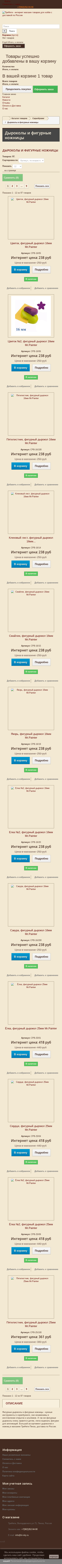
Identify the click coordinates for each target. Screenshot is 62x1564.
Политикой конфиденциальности (27, 1561)
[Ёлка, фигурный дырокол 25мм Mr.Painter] (31, 1003)
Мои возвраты (9, 1493)
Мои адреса (8, 1501)
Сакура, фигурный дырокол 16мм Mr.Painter (31, 932)
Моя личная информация (15, 1505)
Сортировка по (10, 160)
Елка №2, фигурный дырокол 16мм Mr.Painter (31, 834)
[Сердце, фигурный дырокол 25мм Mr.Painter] (31, 1101)
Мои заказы (8, 1488)
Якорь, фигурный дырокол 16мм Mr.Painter (31, 735)
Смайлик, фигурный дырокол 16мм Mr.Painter (31, 637)
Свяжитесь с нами (11, 4)
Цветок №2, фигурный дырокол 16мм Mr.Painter (31, 343)
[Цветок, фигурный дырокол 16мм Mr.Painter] (31, 218)
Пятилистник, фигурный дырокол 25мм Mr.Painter (31, 1324)
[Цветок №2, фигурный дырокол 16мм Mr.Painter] (31, 316)
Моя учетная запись (17, 1483)
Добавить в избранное (18, 288)
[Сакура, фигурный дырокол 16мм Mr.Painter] (31, 905)
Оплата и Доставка (11, 106)
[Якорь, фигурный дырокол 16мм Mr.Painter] (31, 708)
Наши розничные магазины (16, 1455)
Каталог (6, 97)
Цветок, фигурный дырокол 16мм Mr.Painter (31, 245)
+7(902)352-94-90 (25, 7)
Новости (6, 100)
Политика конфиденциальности (18, 1471)
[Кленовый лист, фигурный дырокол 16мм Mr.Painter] (31, 512)
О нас (5, 108)
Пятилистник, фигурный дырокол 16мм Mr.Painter (31, 441)
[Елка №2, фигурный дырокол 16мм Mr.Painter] (31, 807)
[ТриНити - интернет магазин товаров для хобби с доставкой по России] (31, 17)
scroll (2, 1541)
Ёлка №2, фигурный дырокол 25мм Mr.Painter (31, 1226)
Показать (7, 166)
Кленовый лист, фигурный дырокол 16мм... (31, 539)
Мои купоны (8, 1509)
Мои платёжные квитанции (16, 1497)
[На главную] (6, 118)
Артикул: (25, 253)
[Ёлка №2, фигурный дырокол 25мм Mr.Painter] (31, 1199)
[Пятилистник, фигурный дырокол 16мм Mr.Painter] (31, 414)
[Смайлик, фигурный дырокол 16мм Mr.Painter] (31, 610)
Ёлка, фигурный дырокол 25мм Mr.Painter (31, 1028)
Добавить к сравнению (46, 288)
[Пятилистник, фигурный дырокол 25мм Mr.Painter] (31, 1297)
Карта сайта (8, 1476)
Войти (7, 1)
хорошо (54, 1556)
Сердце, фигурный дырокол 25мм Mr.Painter (31, 1128)
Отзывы (6, 103)
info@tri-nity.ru (22, 1535)
